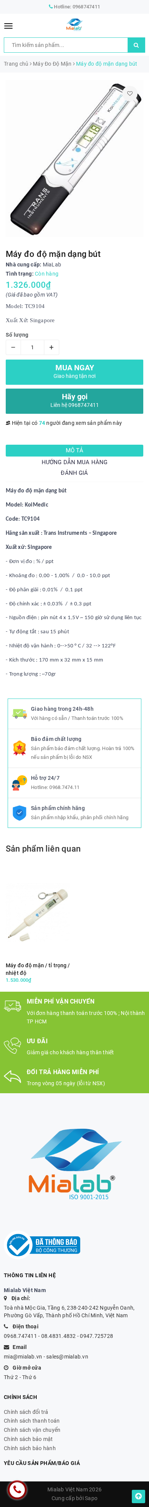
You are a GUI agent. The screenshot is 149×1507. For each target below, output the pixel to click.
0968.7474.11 (64, 787)
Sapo (91, 1498)
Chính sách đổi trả (26, 1412)
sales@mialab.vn (67, 1357)
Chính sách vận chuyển (32, 1430)
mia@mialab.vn (23, 1357)
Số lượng (17, 335)
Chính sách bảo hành (30, 1448)
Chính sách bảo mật (28, 1439)
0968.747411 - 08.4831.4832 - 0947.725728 (58, 1336)
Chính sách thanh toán (32, 1421)
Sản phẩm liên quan (43, 849)
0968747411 (86, 7)
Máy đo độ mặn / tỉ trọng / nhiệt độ (38, 969)
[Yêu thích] (130, 93)
